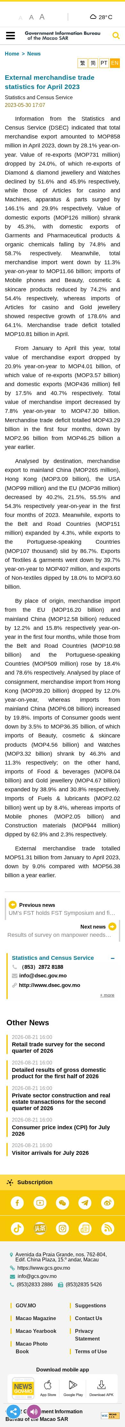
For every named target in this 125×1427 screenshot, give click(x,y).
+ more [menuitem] (107, 994)
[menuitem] (63, 958)
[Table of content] (9, 36)
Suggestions (90, 1305)
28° (106, 16)
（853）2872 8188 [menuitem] (41, 967)
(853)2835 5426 (84, 1284)
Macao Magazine (36, 1318)
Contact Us (88, 1318)
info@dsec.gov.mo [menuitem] (43, 976)
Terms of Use (91, 1351)
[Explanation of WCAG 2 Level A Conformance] (110, 1415)
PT (104, 63)
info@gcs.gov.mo (37, 1276)
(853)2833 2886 (35, 1284)
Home (12, 53)
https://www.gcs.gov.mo (43, 1268)
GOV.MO (26, 1305)
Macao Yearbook (36, 1331)
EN (115, 63)
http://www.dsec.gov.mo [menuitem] (49, 985)
